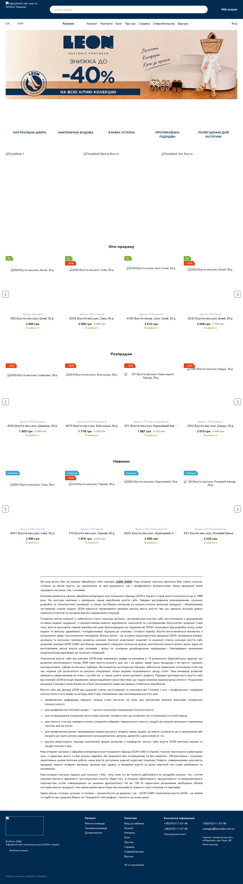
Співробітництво (164, 23)
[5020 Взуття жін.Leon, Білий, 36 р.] (210, 283)
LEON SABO (124, 581)
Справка (144, 23)
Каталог (92, 23)
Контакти (106, 23)
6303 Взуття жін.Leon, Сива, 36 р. (91, 318)
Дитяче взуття (93, 832)
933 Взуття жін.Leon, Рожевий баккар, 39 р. (213, 533)
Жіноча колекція (95, 823)
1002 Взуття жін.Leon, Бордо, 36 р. (210, 425)
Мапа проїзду (210, 844)
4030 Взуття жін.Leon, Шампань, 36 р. (32, 425)
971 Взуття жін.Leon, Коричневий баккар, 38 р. (155, 425)
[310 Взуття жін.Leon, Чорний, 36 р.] (92, 497)
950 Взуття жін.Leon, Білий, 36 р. (32, 318)
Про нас (130, 23)
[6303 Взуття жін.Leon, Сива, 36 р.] (92, 283)
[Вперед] (237, 294)
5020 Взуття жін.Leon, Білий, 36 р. (210, 318)
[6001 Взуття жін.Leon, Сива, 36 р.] (32, 497)
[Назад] (5, 294)
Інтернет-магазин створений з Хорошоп (26, 876)
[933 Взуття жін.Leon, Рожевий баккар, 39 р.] (210, 497)
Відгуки (183, 23)
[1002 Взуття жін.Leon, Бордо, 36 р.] (210, 390)
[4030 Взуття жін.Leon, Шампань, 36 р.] (32, 390)
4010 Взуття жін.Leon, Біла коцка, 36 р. (91, 425)
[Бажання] (213, 23)
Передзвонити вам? (175, 834)
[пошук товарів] (204, 9)
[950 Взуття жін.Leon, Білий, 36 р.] (32, 283)
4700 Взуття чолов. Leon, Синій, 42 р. (151, 318)
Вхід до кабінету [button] (134, 823)
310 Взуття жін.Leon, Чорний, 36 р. (92, 533)
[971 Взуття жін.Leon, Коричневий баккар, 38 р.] (151, 390)
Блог (119, 23)
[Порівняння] (221, 23)
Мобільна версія (18, 850)
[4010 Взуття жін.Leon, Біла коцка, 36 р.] (92, 390)
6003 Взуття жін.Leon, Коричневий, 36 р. (151, 533)
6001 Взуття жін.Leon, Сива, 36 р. (32, 533)
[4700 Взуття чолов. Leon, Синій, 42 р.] (151, 283)
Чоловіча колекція (96, 828)
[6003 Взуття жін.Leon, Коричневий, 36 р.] (151, 497)
